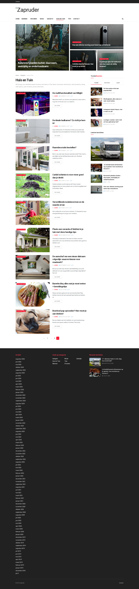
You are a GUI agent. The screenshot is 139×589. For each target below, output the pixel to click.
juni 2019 (18, 554)
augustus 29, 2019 (65, 316)
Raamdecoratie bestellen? (64, 147)
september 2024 (21, 400)
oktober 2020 (20, 509)
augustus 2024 (20, 403)
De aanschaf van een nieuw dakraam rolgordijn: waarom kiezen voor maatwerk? (68, 259)
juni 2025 (18, 378)
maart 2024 (19, 417)
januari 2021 (19, 501)
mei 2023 (18, 437)
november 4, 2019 (64, 126)
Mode (42, 19)
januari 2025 (19, 392)
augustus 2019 (20, 548)
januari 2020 (19, 534)
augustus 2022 (20, 462)
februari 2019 (20, 565)
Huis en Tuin (60, 19)
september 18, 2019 (65, 265)
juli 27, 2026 (107, 171)
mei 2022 (18, 467)
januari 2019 (19, 568)
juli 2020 (18, 517)
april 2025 (19, 384)
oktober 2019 (20, 543)
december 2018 (20, 570)
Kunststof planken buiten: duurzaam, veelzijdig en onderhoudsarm (112, 177)
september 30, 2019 (65, 235)
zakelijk (79, 358)
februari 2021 (20, 498)
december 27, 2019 (65, 96)
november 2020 (20, 506)
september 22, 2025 (78, 70)
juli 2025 (18, 375)
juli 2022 (18, 465)
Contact (18, 1)
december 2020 (20, 504)
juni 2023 (18, 434)
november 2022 (20, 453)
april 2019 (19, 559)
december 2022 (20, 451)
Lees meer (57, 105)
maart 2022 (19, 470)
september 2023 (21, 428)
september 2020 (21, 512)
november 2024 (20, 398)
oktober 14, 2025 (77, 48)
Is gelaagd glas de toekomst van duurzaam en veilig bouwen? (110, 64)
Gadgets (50, 19)
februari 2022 (20, 473)
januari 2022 (19, 476)
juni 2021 (18, 490)
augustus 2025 (20, 373)
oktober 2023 (20, 426)
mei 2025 (18, 381)
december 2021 (20, 479)
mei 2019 (18, 556)
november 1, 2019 (64, 150)
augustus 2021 (20, 487)
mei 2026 (18, 364)
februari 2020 (20, 531)
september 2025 (21, 370)
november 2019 (20, 540)
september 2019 (21, 545)
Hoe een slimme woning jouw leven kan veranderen (91, 45)
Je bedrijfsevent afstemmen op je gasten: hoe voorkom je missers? (113, 167)
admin (21, 70)
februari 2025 (20, 389)
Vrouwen (33, 19)
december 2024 (20, 395)
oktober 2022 (20, 456)
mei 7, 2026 (28, 70)
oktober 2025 (20, 367)
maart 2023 (19, 442)
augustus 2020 (20, 515)
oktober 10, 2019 (64, 180)
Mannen (24, 19)
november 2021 (20, 481)
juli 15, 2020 (63, 289)
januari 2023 (19, 448)
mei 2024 (18, 412)
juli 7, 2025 (103, 70)
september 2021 (21, 484)
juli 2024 (18, 406)
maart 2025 (19, 387)
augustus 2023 (20, 431)
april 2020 (19, 526)
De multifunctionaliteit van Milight (67, 93)
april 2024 (19, 414)
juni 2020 (18, 520)
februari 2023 (20, 445)
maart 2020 (19, 529)
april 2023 (19, 439)
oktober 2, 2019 (64, 207)
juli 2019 (18, 551)
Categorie (22, 75)
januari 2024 (19, 420)
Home (17, 19)
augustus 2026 (20, 359)
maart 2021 (19, 495)
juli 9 (17, 573)
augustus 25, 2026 (98, 158)
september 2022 (21, 459)
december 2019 (20, 537)
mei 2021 (18, 492)
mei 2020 (18, 523)
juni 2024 (18, 409)
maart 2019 (19, 562)
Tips (69, 19)
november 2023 (20, 423)
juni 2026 (18, 362)
